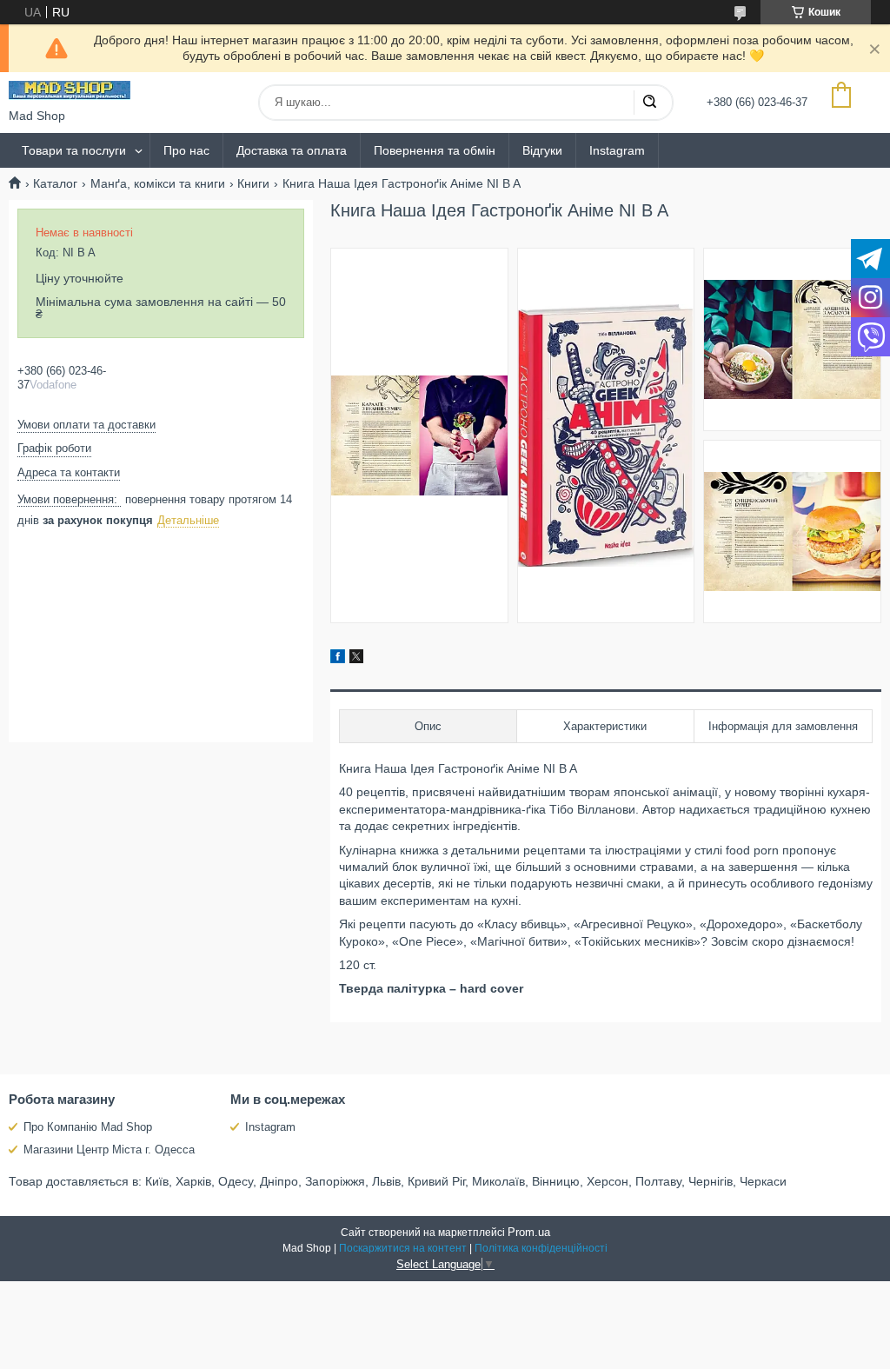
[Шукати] (649, 102)
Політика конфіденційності (541, 1248)
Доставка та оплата (291, 150)
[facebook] (337, 659)
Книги (253, 183)
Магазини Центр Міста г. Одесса (109, 1149)
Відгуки (542, 150)
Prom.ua (529, 1232)
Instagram (617, 150)
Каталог (55, 183)
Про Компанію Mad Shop (87, 1126)
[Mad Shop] (69, 90)
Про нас (186, 150)
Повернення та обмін (434, 150)
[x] (356, 659)
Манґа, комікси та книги (157, 183)
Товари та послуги (74, 150)
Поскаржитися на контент (403, 1248)
